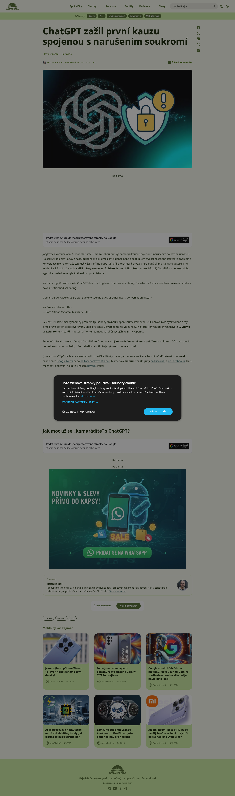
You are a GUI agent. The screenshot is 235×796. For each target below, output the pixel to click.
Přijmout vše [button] (158, 411)
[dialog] (117, 398)
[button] (117, 402)
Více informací (88, 396)
